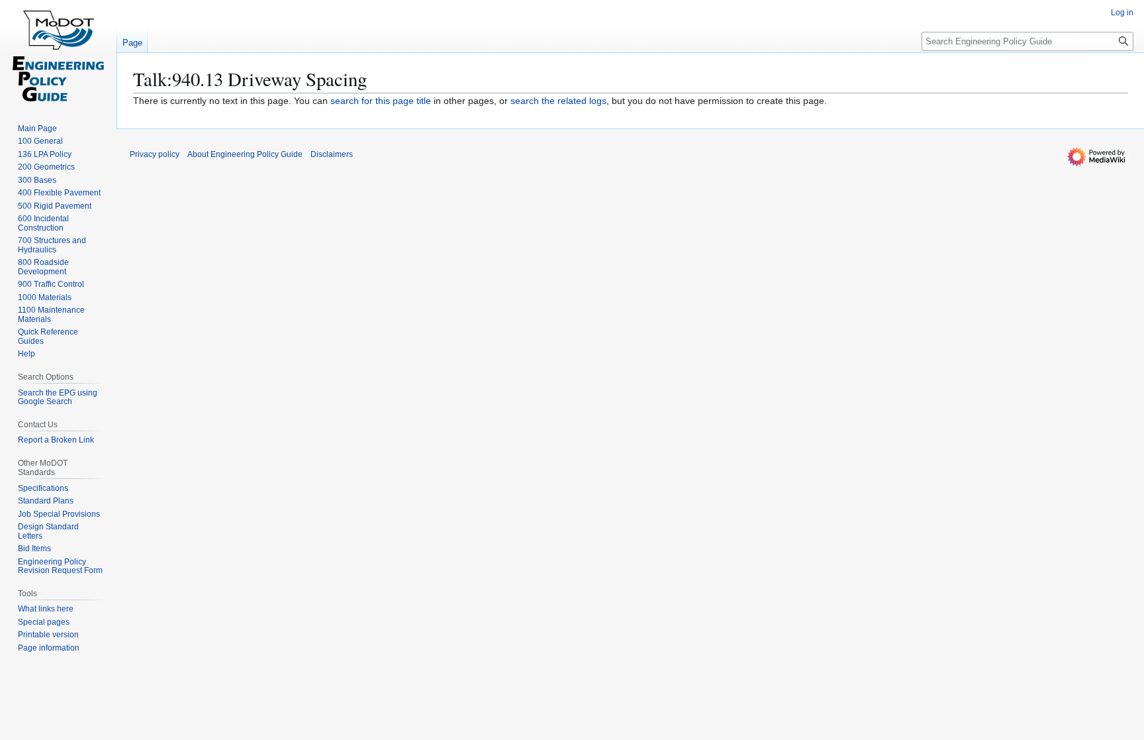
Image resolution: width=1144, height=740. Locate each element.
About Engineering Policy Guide (245, 154)
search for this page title (380, 100)
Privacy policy (154, 154)
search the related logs (558, 100)
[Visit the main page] (58, 53)
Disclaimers (331, 154)
